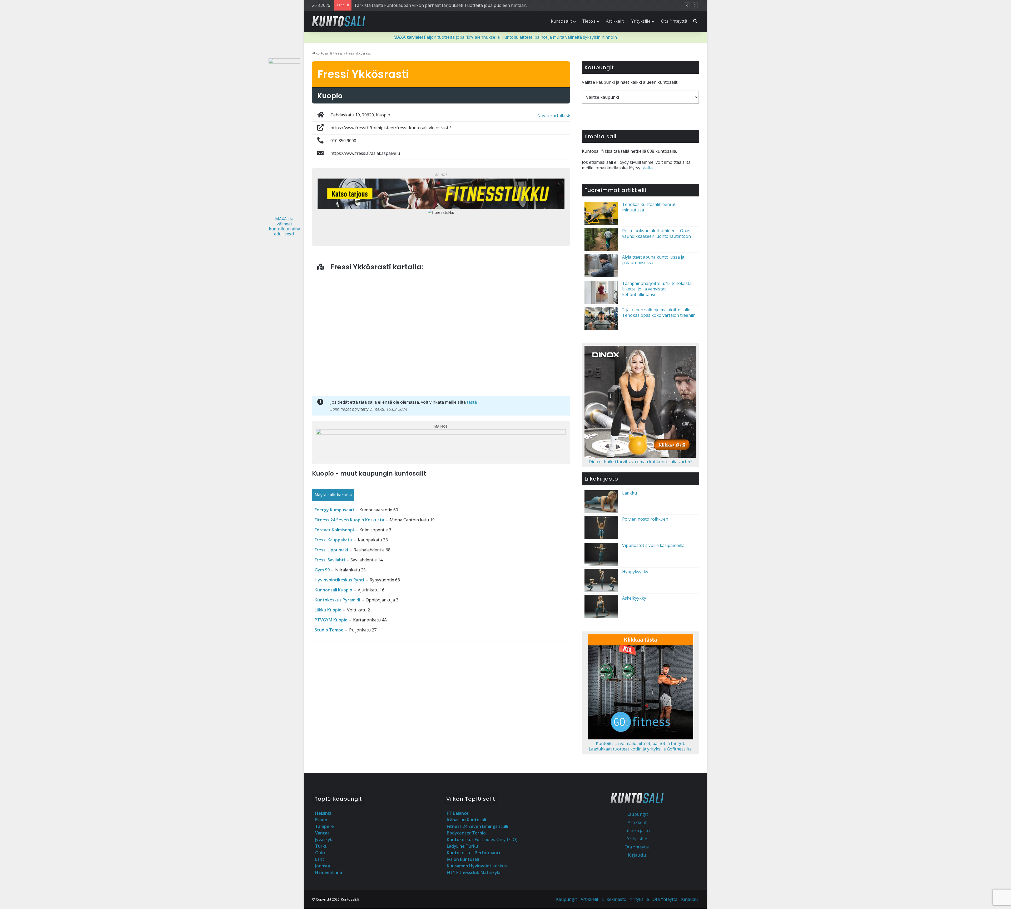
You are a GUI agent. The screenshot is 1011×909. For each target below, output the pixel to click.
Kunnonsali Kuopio (333, 590)
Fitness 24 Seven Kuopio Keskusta (349, 520)
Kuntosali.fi (323, 53)
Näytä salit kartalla (333, 495)
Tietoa (589, 21)
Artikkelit (615, 21)
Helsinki (323, 813)
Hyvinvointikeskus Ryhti (339, 580)
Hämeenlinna (328, 872)
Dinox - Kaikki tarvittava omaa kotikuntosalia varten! (640, 462)
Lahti (320, 859)
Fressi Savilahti (330, 560)
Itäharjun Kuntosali (466, 820)
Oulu (320, 853)
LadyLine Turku (462, 846)
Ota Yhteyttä (674, 21)
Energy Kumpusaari (334, 510)
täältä (647, 168)
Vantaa (322, 833)
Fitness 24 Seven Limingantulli (477, 826)
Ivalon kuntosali (463, 859)
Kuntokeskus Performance (474, 853)
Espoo (321, 820)
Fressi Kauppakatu (333, 540)
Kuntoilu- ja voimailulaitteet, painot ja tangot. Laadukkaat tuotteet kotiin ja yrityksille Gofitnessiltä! (640, 746)
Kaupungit (637, 814)
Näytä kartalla (551, 115)
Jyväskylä (324, 839)
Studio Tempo (329, 630)
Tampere (324, 826)
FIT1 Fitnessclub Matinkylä (473, 872)
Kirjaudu (637, 855)
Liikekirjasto (637, 830)
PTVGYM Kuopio (331, 620)
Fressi (339, 53)
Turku (321, 846)
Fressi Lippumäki (331, 550)
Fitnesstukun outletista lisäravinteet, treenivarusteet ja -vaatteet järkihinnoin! (430, 5)
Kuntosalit (561, 21)
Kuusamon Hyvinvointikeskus (477, 866)
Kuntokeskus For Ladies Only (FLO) (482, 839)
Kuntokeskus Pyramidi (337, 600)
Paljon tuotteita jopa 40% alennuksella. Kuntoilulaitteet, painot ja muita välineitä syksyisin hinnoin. (506, 37)
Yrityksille (641, 21)
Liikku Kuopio (328, 610)
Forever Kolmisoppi (334, 530)
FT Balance (458, 813)
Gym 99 (322, 570)
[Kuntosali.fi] (338, 21)
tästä (472, 402)
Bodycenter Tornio (466, 833)
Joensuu (323, 866)
